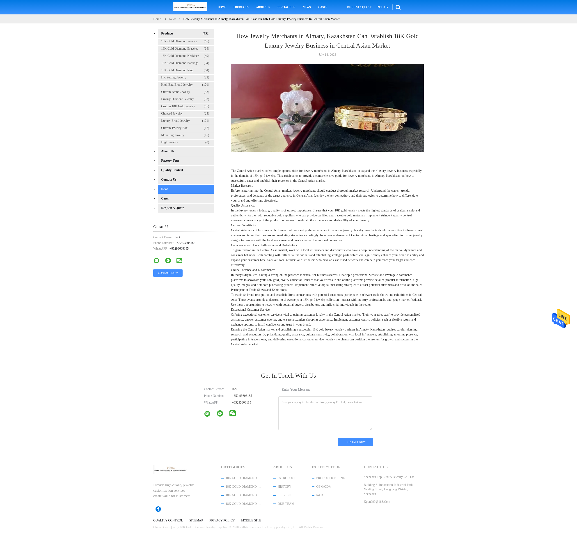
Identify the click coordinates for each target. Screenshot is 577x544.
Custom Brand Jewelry (185, 92)
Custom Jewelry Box (185, 128)
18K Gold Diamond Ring (185, 70)
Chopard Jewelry (185, 113)
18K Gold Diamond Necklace (185, 55)
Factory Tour (170, 160)
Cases (322, 7)
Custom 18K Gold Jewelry (185, 106)
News (307, 7)
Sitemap (196, 520)
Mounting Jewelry (185, 135)
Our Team (286, 503)
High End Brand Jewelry (185, 84)
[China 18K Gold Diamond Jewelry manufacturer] (190, 7)
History (284, 486)
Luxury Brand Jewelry (185, 120)
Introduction (289, 478)
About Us (263, 7)
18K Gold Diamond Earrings (185, 63)
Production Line (330, 478)
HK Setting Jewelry (185, 77)
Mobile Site (251, 520)
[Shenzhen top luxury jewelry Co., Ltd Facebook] (160, 509)
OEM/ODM (323, 486)
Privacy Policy (222, 520)
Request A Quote (359, 7)
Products (241, 7)
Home (222, 7)
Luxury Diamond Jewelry (185, 99)
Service (284, 495)
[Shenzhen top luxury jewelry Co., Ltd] (210, 414)
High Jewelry (185, 142)
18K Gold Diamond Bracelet (185, 48)
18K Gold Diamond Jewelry (185, 41)
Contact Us (286, 7)
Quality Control (172, 170)
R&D (319, 495)
